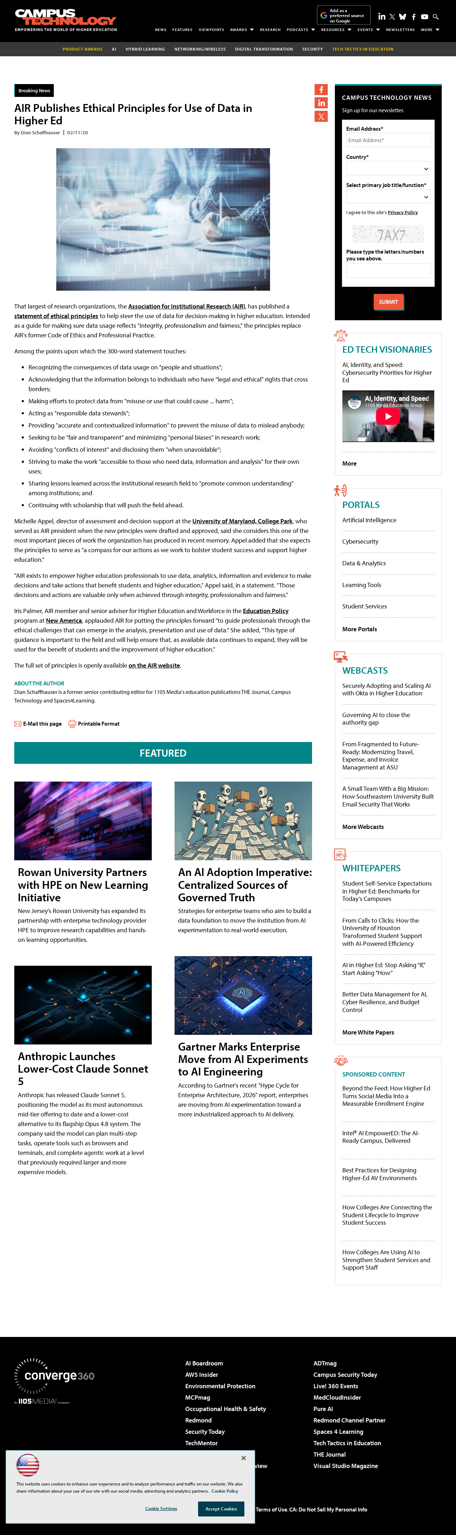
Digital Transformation (264, 49)
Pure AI (323, 1409)
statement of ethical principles (56, 316)
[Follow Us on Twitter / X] (392, 17)
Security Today (205, 1431)
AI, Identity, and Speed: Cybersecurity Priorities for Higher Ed (387, 372)
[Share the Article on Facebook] (321, 89)
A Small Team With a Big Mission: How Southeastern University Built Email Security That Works (388, 796)
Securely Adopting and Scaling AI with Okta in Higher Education (386, 689)
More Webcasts (363, 827)
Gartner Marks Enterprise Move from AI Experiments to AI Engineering (243, 1058)
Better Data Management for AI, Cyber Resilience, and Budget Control (385, 1001)
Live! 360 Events (336, 1386)
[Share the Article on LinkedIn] (321, 102)
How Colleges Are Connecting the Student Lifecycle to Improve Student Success (387, 1215)
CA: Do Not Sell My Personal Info (328, 1509)
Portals (361, 504)
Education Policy (266, 611)
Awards (238, 29)
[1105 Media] (57, 1440)
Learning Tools (361, 585)
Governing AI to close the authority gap (376, 719)
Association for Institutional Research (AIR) (186, 306)
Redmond (198, 1420)
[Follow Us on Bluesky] (402, 16)
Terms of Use (271, 1509)
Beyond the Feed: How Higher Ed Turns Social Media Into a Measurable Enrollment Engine (386, 1096)
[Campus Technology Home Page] (66, 20)
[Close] (244, 1458)
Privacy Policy (403, 212)
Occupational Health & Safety (225, 1409)
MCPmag (197, 1397)
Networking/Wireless (200, 49)
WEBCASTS (365, 670)
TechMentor (201, 1443)
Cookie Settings (161, 1508)
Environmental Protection (220, 1386)
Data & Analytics (364, 563)
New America (64, 620)
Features (182, 29)
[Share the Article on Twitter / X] (321, 116)
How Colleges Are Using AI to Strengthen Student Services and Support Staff (386, 1259)
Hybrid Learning (145, 49)
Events (365, 29)
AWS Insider (201, 1374)
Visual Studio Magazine (346, 1466)
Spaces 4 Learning (338, 1431)
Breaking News (34, 90)
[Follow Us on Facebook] (413, 17)
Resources (333, 29)
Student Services (364, 606)
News (161, 29)
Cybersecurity (360, 541)
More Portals (359, 629)
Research (270, 29)
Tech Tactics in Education (347, 1443)
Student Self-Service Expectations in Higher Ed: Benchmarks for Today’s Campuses (387, 891)
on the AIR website (154, 665)
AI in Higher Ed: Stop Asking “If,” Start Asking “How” (383, 969)
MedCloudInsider (337, 1397)
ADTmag (325, 1363)
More (427, 29)
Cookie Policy (225, 1491)
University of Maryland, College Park (242, 521)
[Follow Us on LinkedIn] (381, 16)
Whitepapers (371, 867)
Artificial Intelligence (369, 520)
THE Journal (330, 1454)
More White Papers (368, 1032)
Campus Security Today (345, 1374)
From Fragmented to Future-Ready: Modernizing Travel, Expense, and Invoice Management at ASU (381, 755)
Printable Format (99, 723)
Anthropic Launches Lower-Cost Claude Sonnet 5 (83, 1068)
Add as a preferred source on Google (347, 15)
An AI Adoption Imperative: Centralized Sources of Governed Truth (245, 884)
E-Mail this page (42, 723)
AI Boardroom (204, 1363)
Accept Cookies (221, 1508)
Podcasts (298, 29)
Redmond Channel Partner (349, 1420)
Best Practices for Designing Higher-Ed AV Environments (379, 1174)
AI (114, 49)
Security (312, 49)
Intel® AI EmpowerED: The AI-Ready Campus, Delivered (381, 1137)
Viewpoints (211, 29)
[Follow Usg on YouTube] (424, 16)
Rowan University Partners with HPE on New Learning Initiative (83, 884)
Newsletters (400, 29)
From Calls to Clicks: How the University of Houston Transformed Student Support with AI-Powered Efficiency (382, 932)
